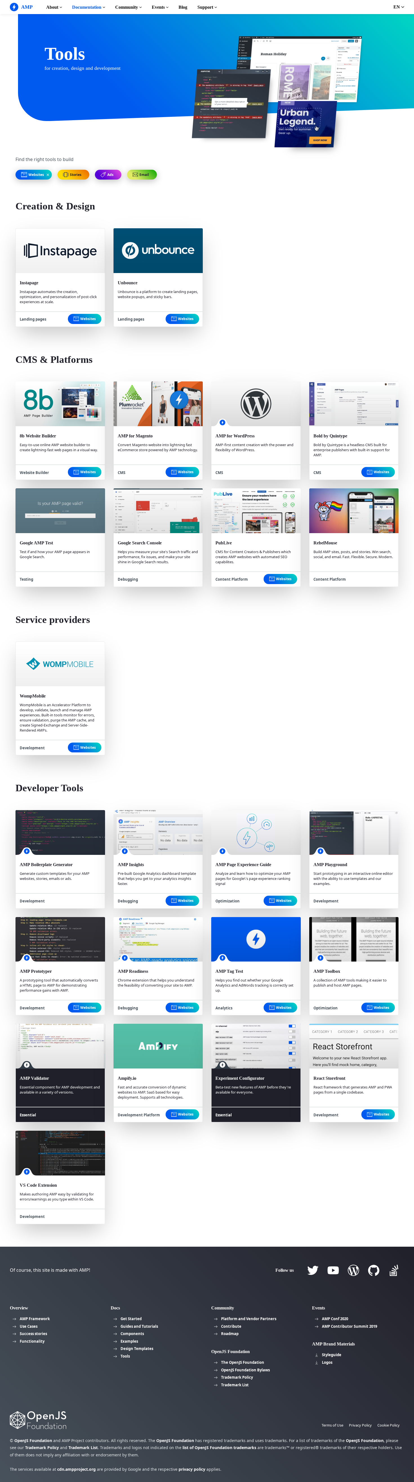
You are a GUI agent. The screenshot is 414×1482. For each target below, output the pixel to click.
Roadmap (230, 1333)
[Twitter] (313, 1270)
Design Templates (137, 1348)
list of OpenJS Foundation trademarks (219, 1447)
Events (158, 7)
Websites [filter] (87, 318)
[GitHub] (373, 1270)
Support (205, 7)
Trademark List (235, 1384)
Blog (183, 7)
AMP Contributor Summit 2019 (349, 1326)
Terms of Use (332, 1425)
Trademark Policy (237, 1377)
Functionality (32, 1341)
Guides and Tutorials (139, 1326)
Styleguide (331, 1354)
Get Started (131, 1318)
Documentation (86, 7)
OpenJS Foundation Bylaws (245, 1370)
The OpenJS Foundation (242, 1362)
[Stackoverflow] (394, 1270)
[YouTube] (333, 1270)
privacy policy (192, 1469)
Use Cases (28, 1326)
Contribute (231, 1326)
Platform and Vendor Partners (248, 1318)
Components (132, 1333)
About (52, 7)
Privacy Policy (360, 1425)
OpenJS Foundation (33, 1440)
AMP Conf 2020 (335, 1318)
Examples (129, 1341)
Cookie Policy (388, 1425)
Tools (125, 1356)
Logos (327, 1362)
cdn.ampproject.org (76, 1469)
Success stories (33, 1333)
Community (126, 7)
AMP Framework (35, 1318)
